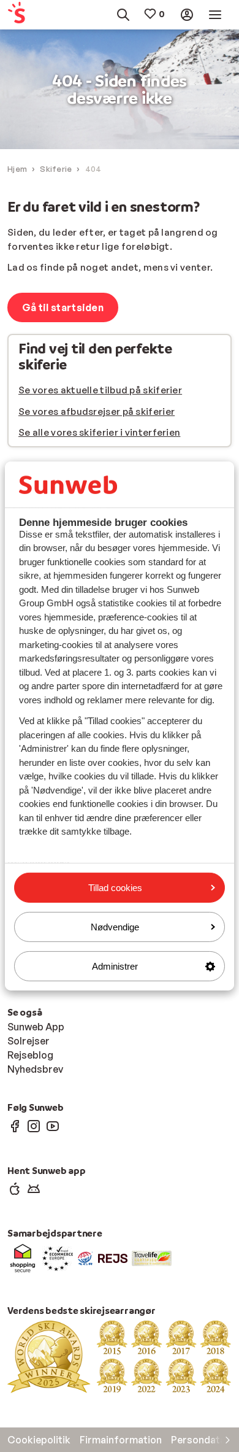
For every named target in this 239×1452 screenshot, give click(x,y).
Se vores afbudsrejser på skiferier (96, 411)
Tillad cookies (115, 887)
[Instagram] (33, 1125)
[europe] (57, 1257)
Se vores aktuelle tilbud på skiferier (100, 390)
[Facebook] (14, 1125)
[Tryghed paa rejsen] (85, 1257)
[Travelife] (152, 1257)
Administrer (115, 966)
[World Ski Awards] (119, 1356)
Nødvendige (115, 927)
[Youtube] (52, 1125)
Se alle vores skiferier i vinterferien (99, 432)
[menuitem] (21, 15)
